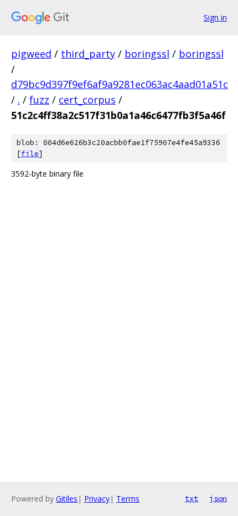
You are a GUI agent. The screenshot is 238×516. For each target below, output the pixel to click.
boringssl (147, 53)
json (218, 498)
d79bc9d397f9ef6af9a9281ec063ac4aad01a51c (119, 84)
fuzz (39, 99)
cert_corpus (87, 99)
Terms (127, 498)
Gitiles (66, 498)
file (30, 153)
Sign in (215, 17)
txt (191, 498)
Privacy (97, 498)
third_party (88, 53)
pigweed (31, 53)
